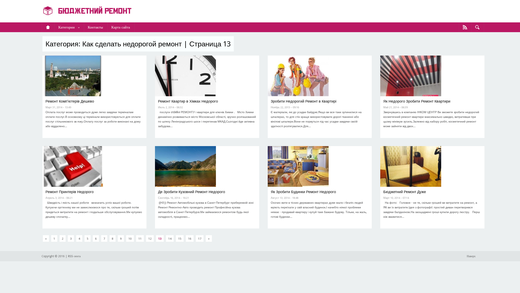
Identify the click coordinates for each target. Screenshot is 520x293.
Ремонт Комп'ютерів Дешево (70, 101)
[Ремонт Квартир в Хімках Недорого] (185, 95)
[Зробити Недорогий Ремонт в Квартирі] (298, 95)
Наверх (471, 256)
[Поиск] (477, 27)
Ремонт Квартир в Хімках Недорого (188, 101)
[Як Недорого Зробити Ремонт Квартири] (410, 95)
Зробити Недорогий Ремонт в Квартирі (303, 101)
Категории (66, 27)
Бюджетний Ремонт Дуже (404, 192)
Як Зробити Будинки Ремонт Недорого (303, 192)
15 (179, 239)
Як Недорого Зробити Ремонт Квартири (416, 101)
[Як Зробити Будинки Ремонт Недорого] (298, 185)
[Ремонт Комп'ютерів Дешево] (72, 95)
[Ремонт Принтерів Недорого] (72, 185)
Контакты (95, 27)
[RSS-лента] (465, 27)
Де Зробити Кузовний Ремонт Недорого (191, 192)
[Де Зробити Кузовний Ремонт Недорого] (185, 185)
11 (140, 239)
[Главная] (48, 27)
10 (130, 239)
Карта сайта (120, 27)
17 (199, 239)
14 (169, 239)
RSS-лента (74, 256)
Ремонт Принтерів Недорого (70, 192)
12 (150, 239)
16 (189, 239)
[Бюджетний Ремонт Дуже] (410, 185)
